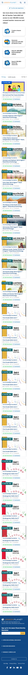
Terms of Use (21, 663)
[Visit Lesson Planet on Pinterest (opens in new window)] (20, 667)
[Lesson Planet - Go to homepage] (9, 2)
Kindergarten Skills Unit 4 (11, 518)
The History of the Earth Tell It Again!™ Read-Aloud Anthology (12, 205)
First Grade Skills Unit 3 (10, 407)
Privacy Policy (12, 663)
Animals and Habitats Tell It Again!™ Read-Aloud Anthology (14, 161)
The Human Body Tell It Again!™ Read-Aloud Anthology (12, 272)
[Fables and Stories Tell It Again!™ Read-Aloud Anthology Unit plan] (14, 297)
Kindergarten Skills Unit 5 (11, 540)
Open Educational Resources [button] (12, 640)
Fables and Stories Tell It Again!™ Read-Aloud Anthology (13, 294)
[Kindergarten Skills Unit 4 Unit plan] (14, 520)
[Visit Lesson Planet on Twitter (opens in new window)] (10, 667)
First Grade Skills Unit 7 (10, 318)
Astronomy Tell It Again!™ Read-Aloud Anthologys (12, 228)
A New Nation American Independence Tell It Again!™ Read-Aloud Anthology (13, 139)
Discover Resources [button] (9, 646)
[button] (24, 2)
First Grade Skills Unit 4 (10, 384)
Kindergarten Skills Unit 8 (11, 607)
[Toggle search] (20, 2)
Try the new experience (17, 8)
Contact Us (14, 659)
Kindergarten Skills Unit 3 (11, 496)
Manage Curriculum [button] (9, 652)
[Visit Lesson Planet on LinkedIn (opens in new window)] (14, 667)
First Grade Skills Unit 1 (10, 451)
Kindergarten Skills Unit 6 (11, 563)
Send (22, 633)
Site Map (5, 663)
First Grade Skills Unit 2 (10, 429)
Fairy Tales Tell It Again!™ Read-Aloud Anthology (12, 183)
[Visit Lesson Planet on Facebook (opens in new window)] (7, 667)
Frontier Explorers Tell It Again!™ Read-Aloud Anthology (13, 116)
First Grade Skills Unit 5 (10, 362)
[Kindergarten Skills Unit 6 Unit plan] (14, 564)
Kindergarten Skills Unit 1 (11, 474)
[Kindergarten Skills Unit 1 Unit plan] (14, 475)
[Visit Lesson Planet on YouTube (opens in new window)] (17, 667)
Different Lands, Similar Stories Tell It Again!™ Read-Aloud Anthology (13, 250)
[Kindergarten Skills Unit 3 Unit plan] (14, 497)
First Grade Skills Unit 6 (10, 340)
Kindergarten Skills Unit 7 (11, 585)
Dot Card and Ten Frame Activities (13, 95)
